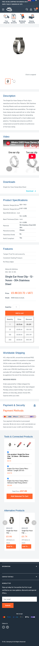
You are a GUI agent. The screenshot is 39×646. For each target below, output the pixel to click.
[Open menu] (3, 9)
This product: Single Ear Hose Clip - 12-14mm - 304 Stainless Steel (18, 456)
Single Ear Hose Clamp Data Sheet (14, 187)
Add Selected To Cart (19, 496)
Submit (7, 605)
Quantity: (8, 307)
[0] (35, 9)
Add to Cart (11, 546)
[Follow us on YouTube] (3, 627)
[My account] (31, 9)
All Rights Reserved (19, 641)
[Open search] (27, 9)
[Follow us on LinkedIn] (7, 627)
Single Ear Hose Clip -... (11, 532)
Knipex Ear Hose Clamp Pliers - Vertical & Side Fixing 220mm (18, 482)
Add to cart (19, 313)
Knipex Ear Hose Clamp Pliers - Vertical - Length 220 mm (18, 469)
